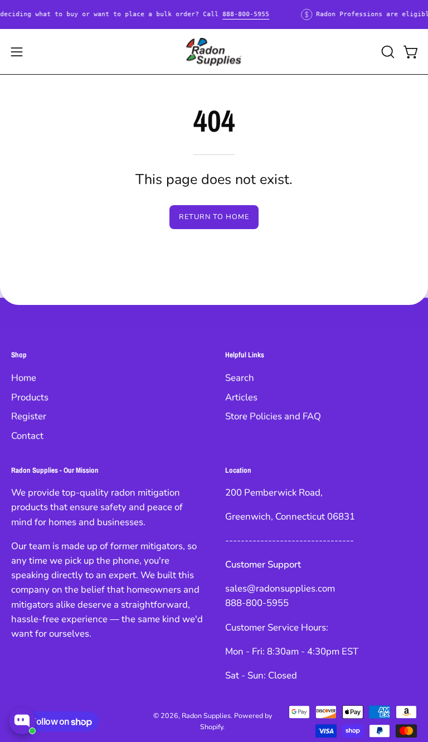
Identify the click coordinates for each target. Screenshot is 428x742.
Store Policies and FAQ (273, 416)
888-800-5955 (245, 14)
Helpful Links (244, 355)
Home (23, 377)
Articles (241, 396)
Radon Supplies (206, 715)
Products (29, 396)
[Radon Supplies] (214, 52)
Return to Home (214, 217)
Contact (27, 435)
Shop (19, 355)
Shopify (211, 726)
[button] (387, 52)
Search (239, 377)
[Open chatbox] (22, 720)
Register (28, 416)
